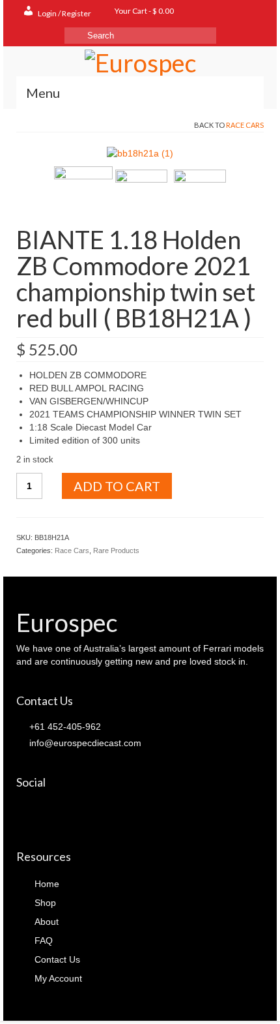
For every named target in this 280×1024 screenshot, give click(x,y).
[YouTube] (81, 812)
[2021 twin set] (141, 194)
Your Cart (143, 11)
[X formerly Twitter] (44, 812)
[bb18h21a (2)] (83, 194)
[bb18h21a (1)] (140, 152)
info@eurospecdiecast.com (84, 743)
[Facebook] (26, 812)
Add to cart (117, 486)
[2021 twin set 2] (200, 194)
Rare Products (116, 550)
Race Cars (245, 125)
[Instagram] (63, 812)
